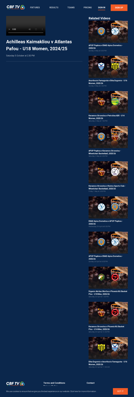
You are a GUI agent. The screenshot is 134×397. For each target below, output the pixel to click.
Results (53, 7)
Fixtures (35, 7)
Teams (71, 7)
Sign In (101, 7)
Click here (74, 391)
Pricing (88, 7)
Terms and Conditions (54, 383)
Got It (120, 391)
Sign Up (119, 7)
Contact (90, 383)
